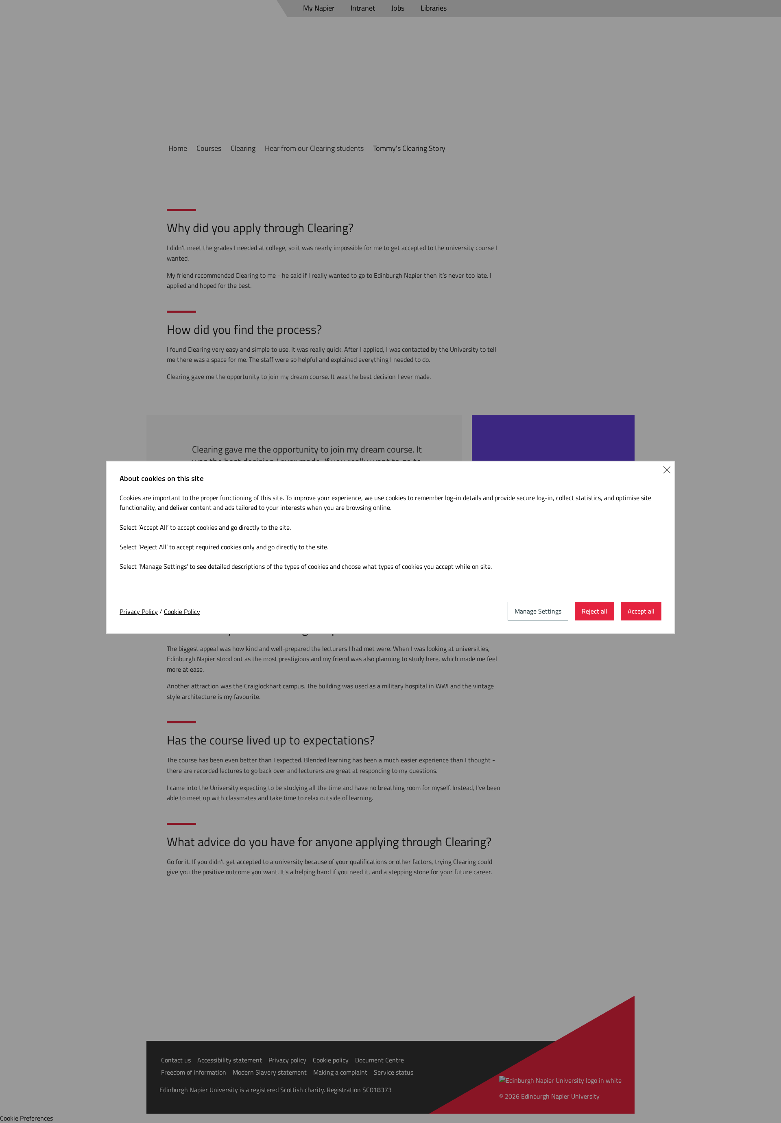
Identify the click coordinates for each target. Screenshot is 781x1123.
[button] (667, 469)
